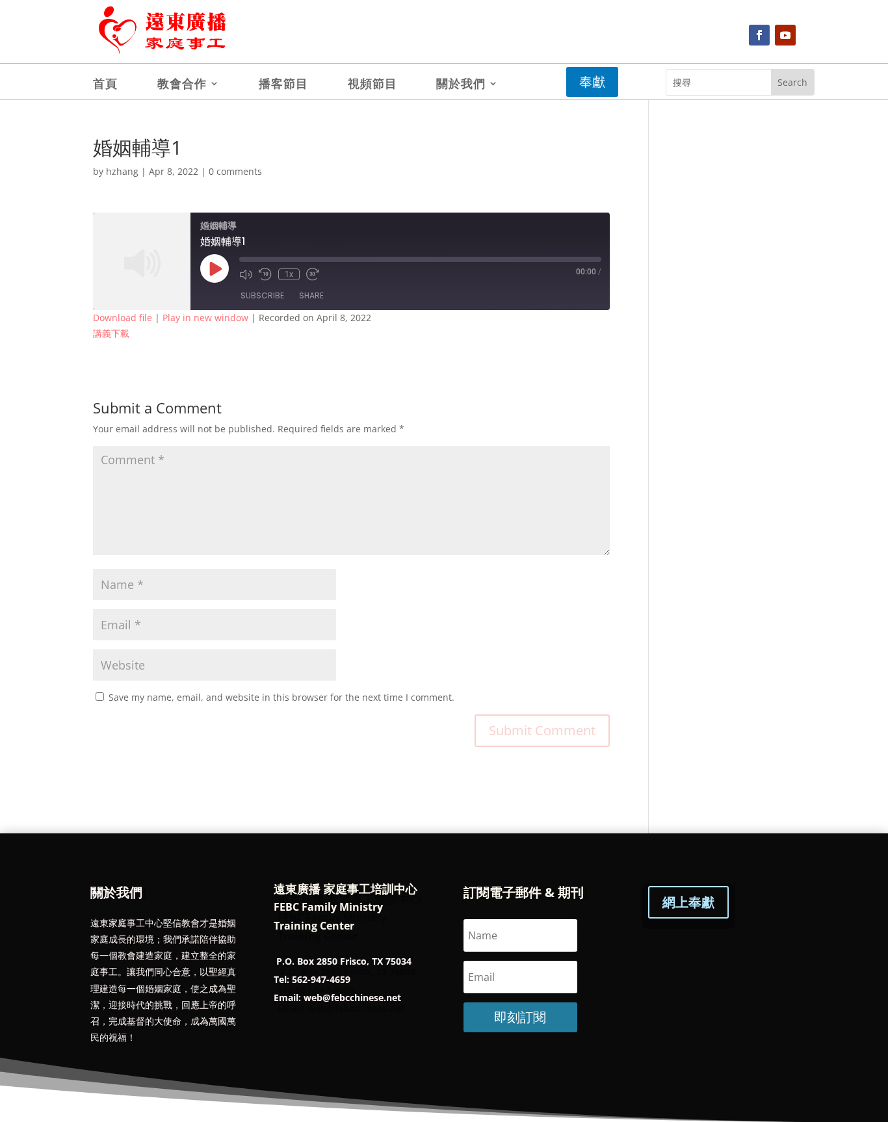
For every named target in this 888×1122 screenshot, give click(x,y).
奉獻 (592, 81)
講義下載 (111, 333)
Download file (122, 317)
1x (289, 274)
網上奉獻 (688, 902)
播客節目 (283, 85)
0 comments (235, 171)
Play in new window (205, 317)
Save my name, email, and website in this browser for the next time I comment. (281, 697)
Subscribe (262, 295)
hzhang (122, 171)
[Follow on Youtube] (785, 35)
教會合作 (182, 85)
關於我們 (461, 85)
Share (311, 295)
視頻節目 (372, 85)
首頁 (105, 85)
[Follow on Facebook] (759, 35)
